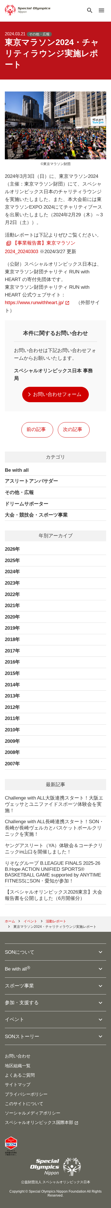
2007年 (12, 763)
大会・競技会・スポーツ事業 (36, 515)
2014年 (12, 685)
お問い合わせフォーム (57, 394)
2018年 (12, 639)
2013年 (12, 696)
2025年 (12, 560)
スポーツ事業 (19, 986)
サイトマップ (17, 1084)
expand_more (100, 952)
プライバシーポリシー (26, 1094)
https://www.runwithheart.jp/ (34, 302)
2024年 (12, 571)
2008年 (12, 752)
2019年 (12, 628)
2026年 (12, 549)
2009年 (12, 741)
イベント (14, 1019)
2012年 (12, 707)
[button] (89, 10)
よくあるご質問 (20, 1075)
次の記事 (72, 429)
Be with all (17, 470)
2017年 (12, 651)
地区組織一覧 (17, 1065)
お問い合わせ (17, 1056)
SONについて (19, 952)
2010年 (12, 730)
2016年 (12, 662)
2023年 (12, 583)
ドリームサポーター (26, 504)
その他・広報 (39, 34)
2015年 (12, 673)
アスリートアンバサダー (31, 481)
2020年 (12, 617)
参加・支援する (22, 1002)
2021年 (12, 605)
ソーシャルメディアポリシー (32, 1113)
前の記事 (36, 429)
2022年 (12, 594)
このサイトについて (24, 1103)
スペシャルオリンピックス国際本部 (39, 1122)
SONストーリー (22, 1036)
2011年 (12, 718)
